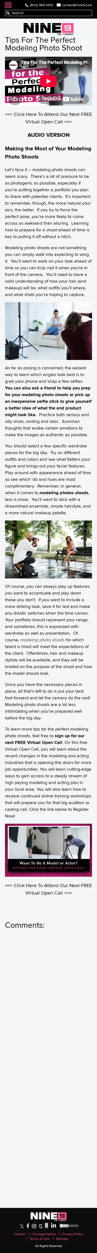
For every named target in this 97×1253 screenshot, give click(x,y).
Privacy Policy (72, 1234)
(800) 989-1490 (41, 5)
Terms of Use (39, 1239)
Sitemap (62, 1239)
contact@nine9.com (77, 5)
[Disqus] (48, 1001)
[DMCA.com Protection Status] (69, 1227)
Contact (20, 1234)
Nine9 (49, 29)
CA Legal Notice (44, 1234)
